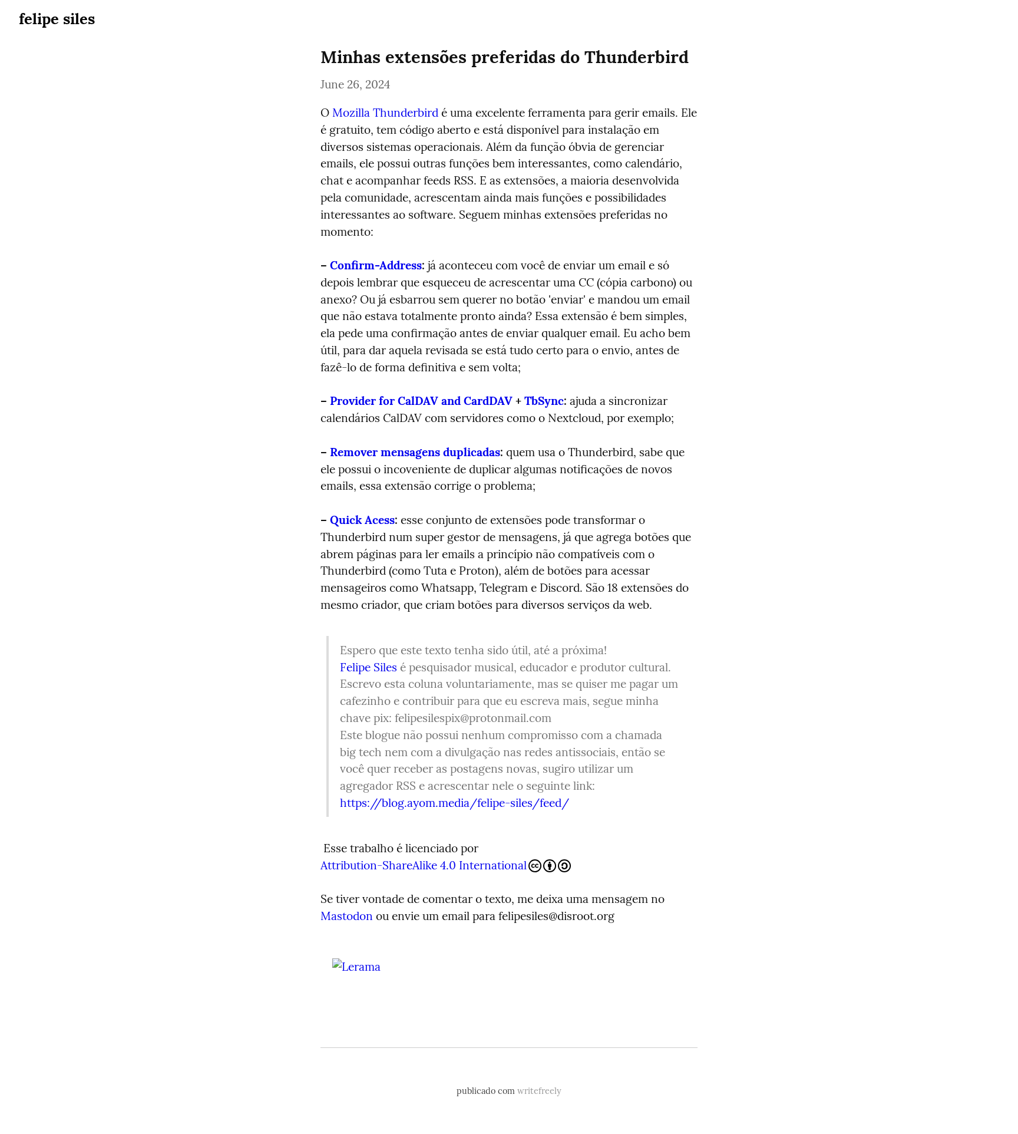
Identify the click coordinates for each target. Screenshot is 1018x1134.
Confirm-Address (376, 265)
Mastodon (346, 916)
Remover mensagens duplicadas (415, 452)
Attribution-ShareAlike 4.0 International (423, 865)
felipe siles (57, 18)
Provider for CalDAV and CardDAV (421, 401)
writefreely (539, 1091)
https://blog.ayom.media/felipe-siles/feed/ (454, 803)
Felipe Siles (368, 667)
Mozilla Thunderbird (385, 113)
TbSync (544, 401)
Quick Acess (362, 520)
